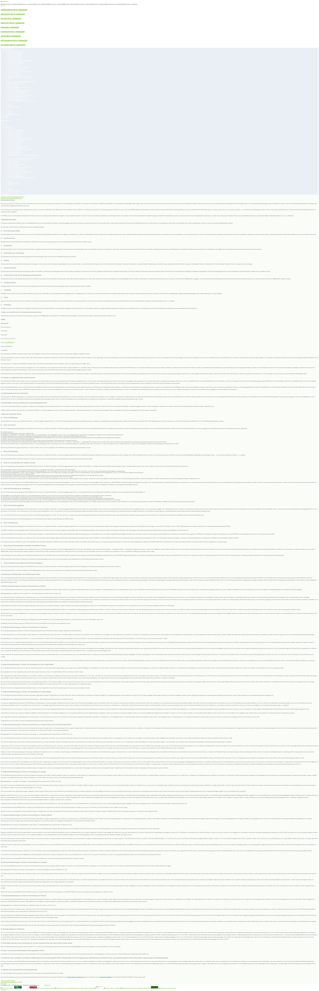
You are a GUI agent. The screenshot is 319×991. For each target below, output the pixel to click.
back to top (3, 983)
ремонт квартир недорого (8, 980)
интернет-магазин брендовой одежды (11, 198)
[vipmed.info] (4, 1)
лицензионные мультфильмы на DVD (11, 982)
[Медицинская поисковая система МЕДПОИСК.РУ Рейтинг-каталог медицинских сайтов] (95, 988)
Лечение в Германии (137, 988)
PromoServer (147, 988)
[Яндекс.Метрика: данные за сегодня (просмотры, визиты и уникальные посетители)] (125, 988)
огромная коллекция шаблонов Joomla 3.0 (12, 197)
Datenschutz (47, 985)
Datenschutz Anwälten (106, 977)
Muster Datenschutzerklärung (75, 977)
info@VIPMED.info (9, 342)
